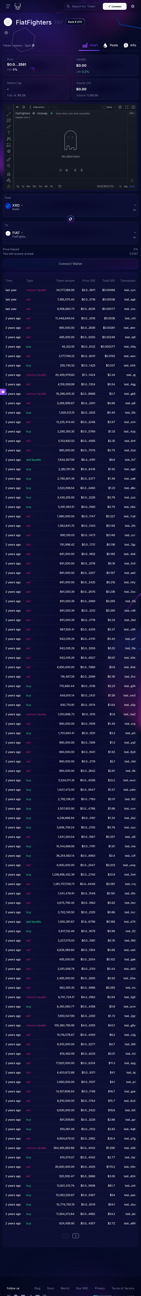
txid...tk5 (130, 1110)
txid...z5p (129, 705)
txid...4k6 (129, 554)
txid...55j (130, 601)
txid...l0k (130, 412)
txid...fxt (130, 1053)
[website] (6, 32)
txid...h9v (129, 1166)
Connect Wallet (70, 264)
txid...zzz (129, 497)
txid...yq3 (129, 742)
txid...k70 (129, 921)
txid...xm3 (129, 695)
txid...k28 (129, 1148)
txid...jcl (130, 1082)
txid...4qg (129, 384)
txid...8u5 (129, 1100)
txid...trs (130, 987)
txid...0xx (129, 591)
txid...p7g (129, 1138)
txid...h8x (129, 507)
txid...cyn (129, 290)
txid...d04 (129, 1176)
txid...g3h (129, 686)
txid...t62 (130, 799)
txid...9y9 (129, 752)
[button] (132, 6)
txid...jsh (130, 733)
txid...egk (129, 299)
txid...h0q (129, 346)
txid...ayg (129, 1063)
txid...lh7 (130, 459)
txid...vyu (129, 827)
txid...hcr (129, 912)
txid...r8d (129, 761)
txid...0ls (130, 648)
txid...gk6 (129, 393)
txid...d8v (129, 488)
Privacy (100, 1288)
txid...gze (129, 1091)
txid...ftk (130, 771)
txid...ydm (129, 789)
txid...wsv (129, 356)
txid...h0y (129, 582)
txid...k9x (129, 657)
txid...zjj (130, 375)
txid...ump (129, 865)
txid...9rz (129, 676)
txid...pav (129, 1195)
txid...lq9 (130, 337)
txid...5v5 (129, 563)
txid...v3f (130, 855)
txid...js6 (130, 403)
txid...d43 (129, 969)
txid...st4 (130, 1185)
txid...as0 (129, 573)
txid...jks (130, 1214)
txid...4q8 (129, 1129)
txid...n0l (130, 318)
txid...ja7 (130, 639)
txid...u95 (129, 629)
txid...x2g (129, 1034)
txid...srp (130, 723)
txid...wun (129, 780)
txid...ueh (129, 950)
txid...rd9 (129, 610)
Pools (114, 45)
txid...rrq (130, 884)
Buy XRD (82, 1288)
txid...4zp (129, 431)
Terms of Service (123, 1288)
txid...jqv (130, 1119)
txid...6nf (129, 441)
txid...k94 (129, 365)
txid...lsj (130, 1072)
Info (133, 45)
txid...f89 (129, 940)
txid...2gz (129, 1016)
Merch (65, 1288)
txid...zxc (129, 309)
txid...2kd (129, 620)
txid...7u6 (129, 516)
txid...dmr (129, 327)
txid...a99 (129, 1223)
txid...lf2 (130, 931)
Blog (37, 1288)
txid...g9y (129, 1025)
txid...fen (130, 903)
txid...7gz (129, 544)
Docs (50, 1288)
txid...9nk (129, 667)
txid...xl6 (130, 837)
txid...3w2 (129, 714)
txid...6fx (130, 893)
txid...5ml (129, 874)
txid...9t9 (130, 1044)
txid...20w (129, 978)
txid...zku (129, 1204)
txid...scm (129, 1006)
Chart (94, 45)
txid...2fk (130, 525)
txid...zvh (129, 422)
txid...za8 (129, 478)
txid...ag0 (129, 469)
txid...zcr (130, 535)
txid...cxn (129, 808)
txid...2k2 (129, 818)
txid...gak (129, 959)
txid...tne (130, 846)
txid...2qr (130, 1157)
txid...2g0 (129, 997)
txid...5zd (129, 450)
